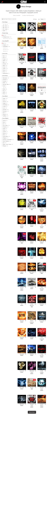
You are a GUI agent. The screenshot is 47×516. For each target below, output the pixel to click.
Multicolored (5, 73)
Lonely (4, 106)
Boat (4, 122)
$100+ (4, 30)
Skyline (41, 174)
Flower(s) (5, 126)
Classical (4, 79)
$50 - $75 (5, 27)
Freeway (42, 109)
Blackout (22, 404)
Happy (4, 103)
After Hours (21, 241)
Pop (4, 90)
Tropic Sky (41, 241)
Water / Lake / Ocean (7, 144)
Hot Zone (22, 320)
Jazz (4, 87)
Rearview (32, 158)
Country (4, 81)
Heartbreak (5, 104)
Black (4, 65)
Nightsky (32, 354)
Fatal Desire (41, 141)
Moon (4, 134)
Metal (4, 89)
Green (4, 66)
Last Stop (32, 109)
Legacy (21, 272)
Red (4, 55)
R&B (4, 92)
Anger (4, 98)
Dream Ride (41, 320)
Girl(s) (4, 128)
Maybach (42, 272)
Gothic (31, 31)
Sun (4, 142)
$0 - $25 (4, 24)
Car (3, 123)
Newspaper (31, 126)
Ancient (21, 208)
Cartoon (4, 48)
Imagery (4, 44)
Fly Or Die (22, 370)
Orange (4, 63)
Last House (31, 174)
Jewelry (4, 131)
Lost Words (31, 62)
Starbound (31, 256)
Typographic (5, 46)
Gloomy (4, 101)
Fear (4, 100)
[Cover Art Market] (22, 1)
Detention (22, 158)
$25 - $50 (5, 25)
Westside (22, 354)
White (4, 60)
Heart (4, 130)
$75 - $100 (5, 29)
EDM (4, 82)
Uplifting (4, 115)
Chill (42, 47)
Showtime (42, 304)
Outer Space (5, 136)
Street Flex (21, 126)
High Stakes (31, 272)
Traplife (31, 287)
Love (4, 107)
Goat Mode (21, 62)
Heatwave (42, 191)
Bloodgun (22, 47)
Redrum (32, 224)
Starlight (32, 337)
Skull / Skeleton (6, 141)
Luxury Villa (41, 31)
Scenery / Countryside (7, 139)
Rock (4, 93)
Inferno (41, 256)
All (3, 35)
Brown (4, 70)
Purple (4, 59)
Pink (4, 57)
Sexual (4, 114)
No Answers (31, 208)
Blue (4, 62)
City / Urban (5, 125)
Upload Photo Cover (7, 38)
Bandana (22, 92)
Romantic (5, 111)
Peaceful (4, 109)
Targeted (32, 77)
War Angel (32, 47)
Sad (4, 112)
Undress (32, 241)
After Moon (31, 141)
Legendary (21, 77)
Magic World (41, 62)
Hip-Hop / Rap (6, 84)
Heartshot (22, 337)
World (22, 31)
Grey (4, 71)
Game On (42, 77)
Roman (31, 387)
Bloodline (22, 256)
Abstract (4, 51)
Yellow (4, 68)
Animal (4, 120)
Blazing (31, 191)
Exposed (42, 92)
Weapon (4, 145)
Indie (4, 85)
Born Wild (22, 387)
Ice (21, 304)
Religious (5, 137)
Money (4, 133)
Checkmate (41, 126)
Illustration (5, 49)
